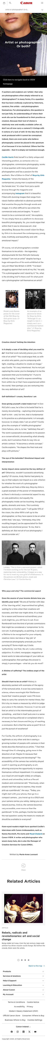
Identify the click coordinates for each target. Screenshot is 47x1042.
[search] (10, 3)
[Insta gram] (17, 1032)
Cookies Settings (34, 1020)
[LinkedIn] (23, 1032)
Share (23, 870)
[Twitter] (29, 1032)
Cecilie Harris (7, 157)
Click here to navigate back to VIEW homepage (19, 82)
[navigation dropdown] (42, 3)
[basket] (4, 3)
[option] (23, 924)
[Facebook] (11, 1032)
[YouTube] (35, 1032)
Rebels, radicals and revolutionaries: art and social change (21, 936)
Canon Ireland (22, 1027)
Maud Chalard (36, 834)
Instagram (19, 193)
